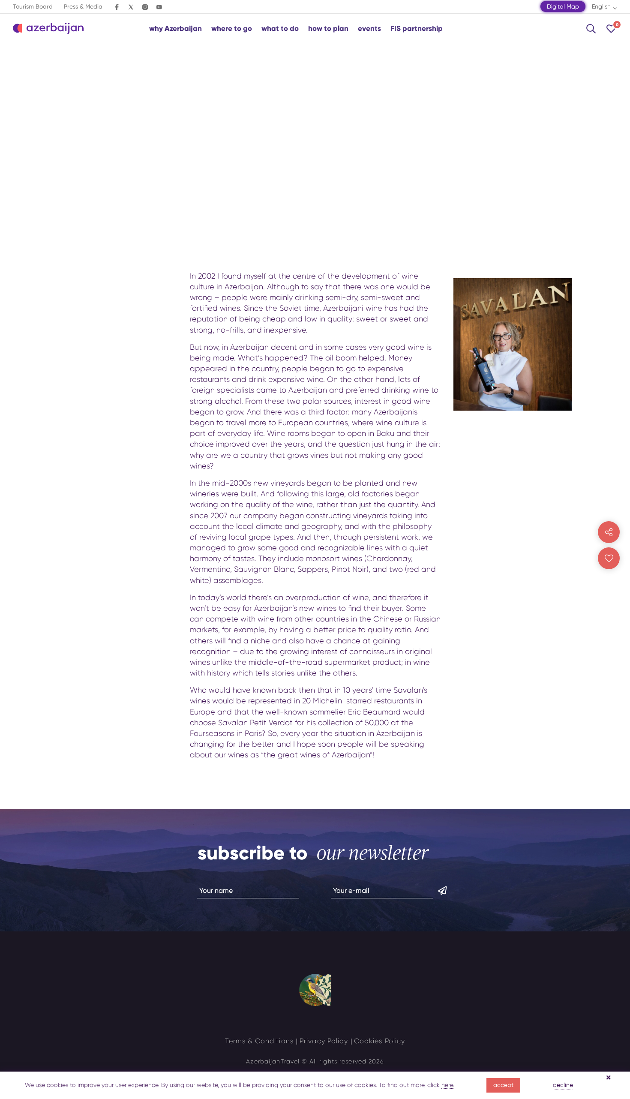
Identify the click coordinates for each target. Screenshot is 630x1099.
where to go (231, 28)
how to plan (328, 28)
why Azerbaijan (175, 28)
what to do (280, 28)
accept (503, 1084)
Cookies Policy (379, 1041)
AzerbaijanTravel (273, 1061)
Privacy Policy (324, 1041)
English (601, 6)
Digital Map (563, 6)
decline (563, 1084)
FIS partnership (416, 28)
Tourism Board (33, 6)
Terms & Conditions (259, 1041)
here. (447, 1084)
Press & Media (83, 6)
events (369, 28)
